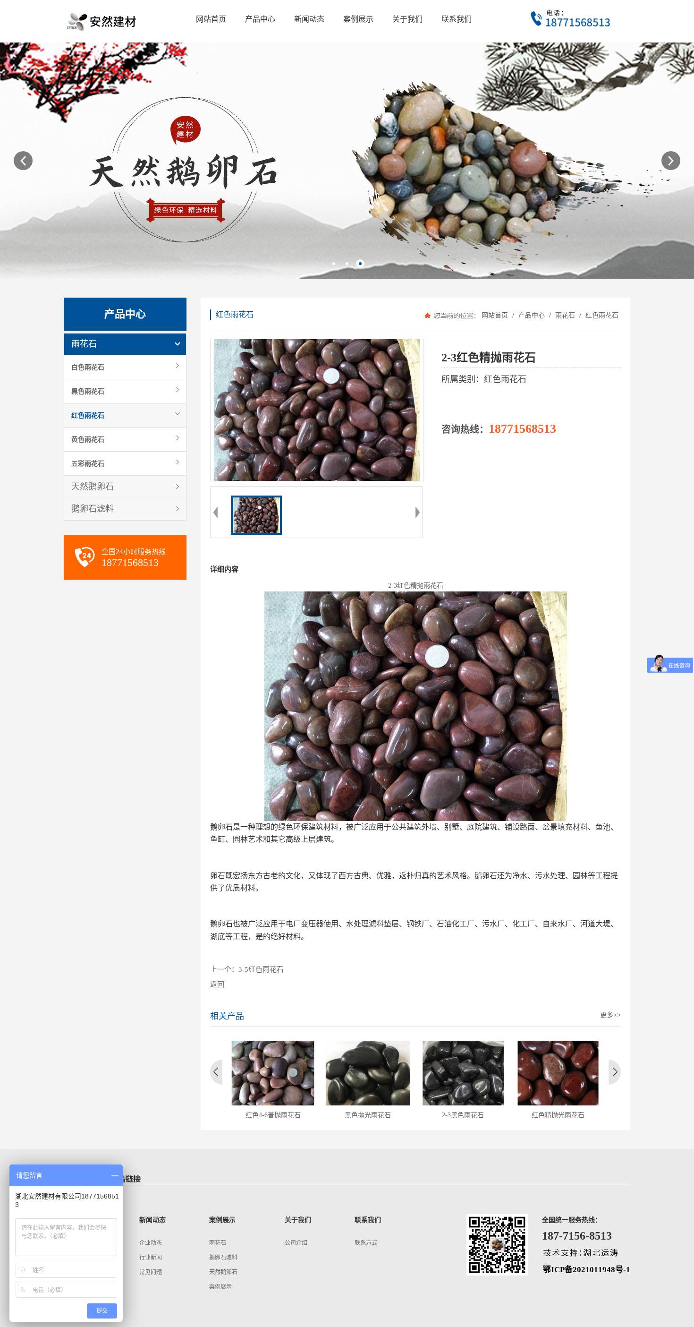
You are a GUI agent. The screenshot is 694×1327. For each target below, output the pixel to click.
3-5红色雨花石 (261, 969)
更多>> (610, 1015)
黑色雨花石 (87, 391)
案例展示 (220, 1287)
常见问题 (150, 1272)
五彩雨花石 (87, 463)
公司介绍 (296, 1243)
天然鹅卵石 (92, 486)
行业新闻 (150, 1257)
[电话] (571, 21)
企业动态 (150, 1243)
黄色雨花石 (87, 439)
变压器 (312, 924)
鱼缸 (217, 839)
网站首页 (495, 315)
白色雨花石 (87, 367)
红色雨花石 (87, 415)
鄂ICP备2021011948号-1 (586, 1269)
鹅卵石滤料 (92, 509)
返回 (217, 984)
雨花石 (84, 344)
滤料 (376, 924)
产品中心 (531, 315)
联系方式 (366, 1243)
